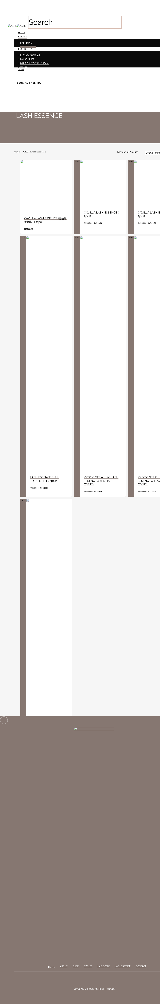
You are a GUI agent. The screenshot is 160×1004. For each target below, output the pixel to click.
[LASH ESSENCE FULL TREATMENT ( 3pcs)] (49, 353)
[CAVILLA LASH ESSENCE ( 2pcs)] (103, 183)
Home (17, 151)
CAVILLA (25, 151)
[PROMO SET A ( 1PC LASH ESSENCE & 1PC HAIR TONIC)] (103, 353)
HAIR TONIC (104, 966)
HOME (51, 967)
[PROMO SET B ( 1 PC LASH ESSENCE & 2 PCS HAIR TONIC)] (49, 616)
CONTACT (141, 966)
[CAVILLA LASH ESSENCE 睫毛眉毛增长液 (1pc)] (46, 186)
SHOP (76, 966)
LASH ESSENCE (122, 966)
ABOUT (64, 966)
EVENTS (88, 966)
